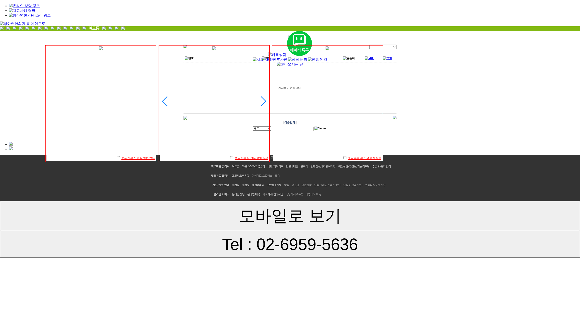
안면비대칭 (292, 166)
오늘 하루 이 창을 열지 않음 (138, 158)
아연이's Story (313, 194)
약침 (286, 185)
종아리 (304, 166)
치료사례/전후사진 (273, 194)
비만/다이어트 (275, 166)
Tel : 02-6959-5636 (290, 244)
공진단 (295, 185)
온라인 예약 (253, 194)
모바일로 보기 (290, 216)
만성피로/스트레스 (262, 175)
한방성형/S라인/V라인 (323, 166)
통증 (277, 175)
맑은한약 (306, 185)
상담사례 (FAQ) (294, 194)
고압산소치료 (274, 185)
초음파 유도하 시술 (375, 185)
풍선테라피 (258, 185)
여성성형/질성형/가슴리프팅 (354, 166)
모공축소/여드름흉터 (253, 166)
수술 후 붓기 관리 (381, 166)
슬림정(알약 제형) (352, 185)
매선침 (245, 185)
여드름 (235, 166)
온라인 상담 (238, 194)
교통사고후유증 (240, 175)
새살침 (235, 185)
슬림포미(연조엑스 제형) (327, 185)
